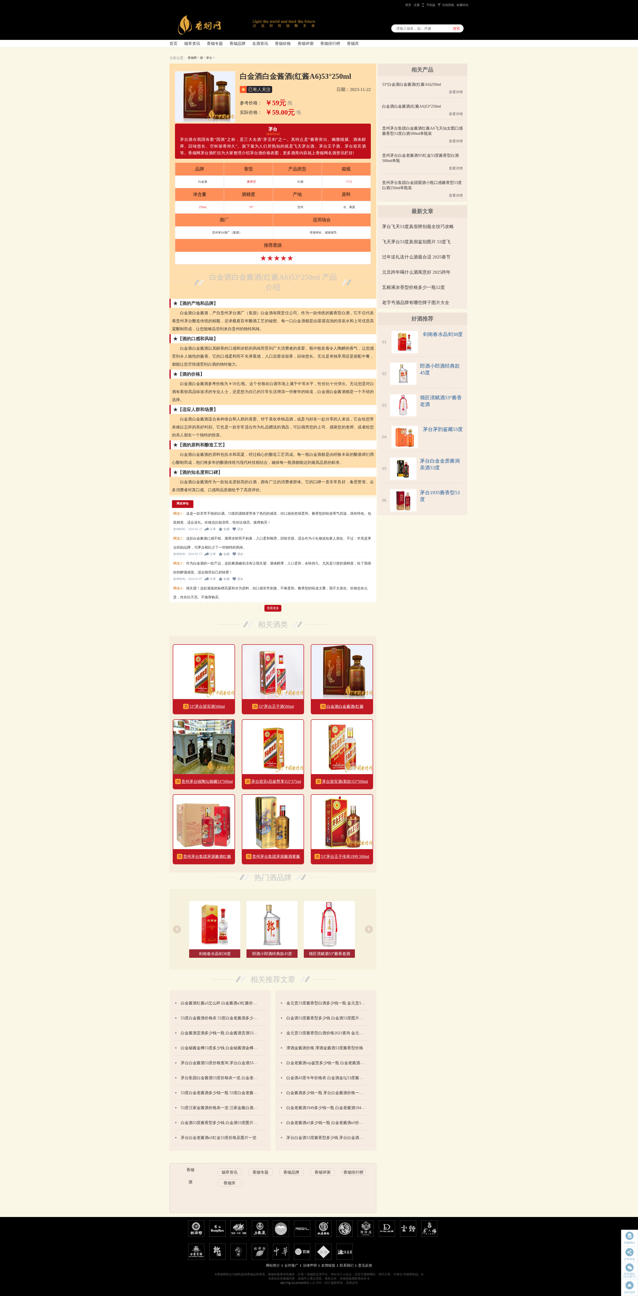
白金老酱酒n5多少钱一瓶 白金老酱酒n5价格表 (326, 1123)
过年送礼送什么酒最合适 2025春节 (416, 256)
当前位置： (178, 58)
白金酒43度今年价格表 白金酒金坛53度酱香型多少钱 (332, 1078)
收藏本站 (463, 5)
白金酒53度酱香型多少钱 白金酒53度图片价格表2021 (332, 1018)
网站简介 (273, 1265)
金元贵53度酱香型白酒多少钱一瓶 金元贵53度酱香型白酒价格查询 (344, 1003)
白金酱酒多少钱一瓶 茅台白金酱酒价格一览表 (326, 1093)
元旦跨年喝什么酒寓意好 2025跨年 (416, 272)
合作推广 (291, 1265)
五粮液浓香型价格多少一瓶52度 (413, 287)
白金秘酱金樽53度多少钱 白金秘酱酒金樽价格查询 (225, 1048)
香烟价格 (283, 43)
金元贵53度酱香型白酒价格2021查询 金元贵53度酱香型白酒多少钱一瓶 (348, 1033)
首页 (173, 43)
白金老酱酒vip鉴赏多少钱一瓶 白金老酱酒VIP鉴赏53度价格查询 (342, 1063)
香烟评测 (306, 43)
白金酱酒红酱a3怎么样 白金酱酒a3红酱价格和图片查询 (229, 1003)
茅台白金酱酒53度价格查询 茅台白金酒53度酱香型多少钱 (231, 1063)
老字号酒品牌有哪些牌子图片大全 (415, 302)
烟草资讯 (192, 43)
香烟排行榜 (330, 43)
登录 (408, 5)
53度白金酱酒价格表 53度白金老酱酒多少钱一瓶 (223, 1018)
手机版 (430, 5)
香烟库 (353, 43)
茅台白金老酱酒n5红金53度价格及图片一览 (218, 1137)
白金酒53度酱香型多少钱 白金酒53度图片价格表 (223, 1123)
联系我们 (347, 1265)
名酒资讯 (260, 43)
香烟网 (192, 58)
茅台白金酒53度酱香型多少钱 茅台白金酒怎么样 (328, 1137)
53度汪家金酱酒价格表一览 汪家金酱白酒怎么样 (223, 1108)
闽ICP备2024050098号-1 (296, 1283)
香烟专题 (215, 43)
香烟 (190, 1170)
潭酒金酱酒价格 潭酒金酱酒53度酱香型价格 (324, 1048)
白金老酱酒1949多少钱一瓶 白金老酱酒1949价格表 (330, 1108)
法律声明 (310, 1265)
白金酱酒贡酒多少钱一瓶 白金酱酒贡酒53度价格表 (225, 1033)
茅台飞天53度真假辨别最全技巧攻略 (418, 226)
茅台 (209, 58)
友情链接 (328, 1265)
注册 (417, 5)
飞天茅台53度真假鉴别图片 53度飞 (416, 241)
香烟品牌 (237, 43)
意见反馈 (365, 1265)
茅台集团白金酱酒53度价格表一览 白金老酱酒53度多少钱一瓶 (235, 1078)
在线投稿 (448, 5)
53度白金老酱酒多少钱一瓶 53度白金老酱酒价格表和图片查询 (235, 1093)
